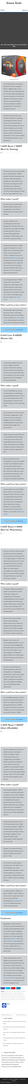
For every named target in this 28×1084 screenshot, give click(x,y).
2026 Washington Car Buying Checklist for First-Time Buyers (14, 1022)
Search (24, 10)
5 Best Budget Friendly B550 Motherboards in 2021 (6, 1015)
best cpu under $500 (20, 991)
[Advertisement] (14, 29)
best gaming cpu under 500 (11, 994)
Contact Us (5, 1079)
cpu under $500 (11, 999)
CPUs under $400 (8, 978)
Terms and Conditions (13, 1079)
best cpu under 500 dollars (7, 993)
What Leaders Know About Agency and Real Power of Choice (14, 1028)
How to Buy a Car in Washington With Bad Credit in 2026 (14, 1033)
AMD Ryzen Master (15, 258)
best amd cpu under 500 (9, 991)
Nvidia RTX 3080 (14, 939)
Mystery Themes (14, 1082)
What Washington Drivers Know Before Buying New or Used (14, 1039)
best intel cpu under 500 (11, 996)
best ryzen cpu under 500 (11, 998)
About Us (14, 1080)
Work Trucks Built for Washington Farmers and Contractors (13, 1044)
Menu (3, 10)
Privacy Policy (22, 1079)
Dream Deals (14, 3)
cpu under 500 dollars (20, 999)
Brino (8, 1004)
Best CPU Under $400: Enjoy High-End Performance (21, 1015)
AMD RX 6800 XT (8, 941)
